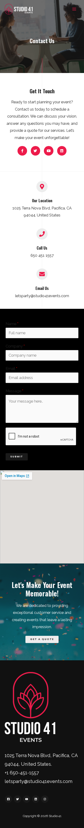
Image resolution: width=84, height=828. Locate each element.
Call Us (42, 248)
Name (12, 324)
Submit (16, 456)
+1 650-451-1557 (22, 773)
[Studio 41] (19, 9)
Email (11, 368)
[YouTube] (26, 799)
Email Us (42, 288)
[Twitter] (35, 151)
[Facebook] (8, 799)
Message (14, 391)
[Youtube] (48, 151)
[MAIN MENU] (74, 9)
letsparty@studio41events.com (38, 781)
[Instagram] (45, 799)
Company (15, 346)
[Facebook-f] (22, 151)
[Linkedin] (35, 799)
